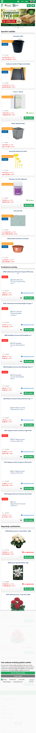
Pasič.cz (8, 5)
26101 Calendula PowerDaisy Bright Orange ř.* (18, 303)
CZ (30, 1)
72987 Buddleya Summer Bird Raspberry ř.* (18, 335)
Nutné (5, 679)
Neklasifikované (18, 682)
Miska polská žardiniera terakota (18, 238)
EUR (22, 1)
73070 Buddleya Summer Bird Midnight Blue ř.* (18, 367)
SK (33, 1)
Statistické (21, 679)
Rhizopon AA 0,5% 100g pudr (18, 179)
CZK (26, 1)
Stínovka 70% (18, 211)
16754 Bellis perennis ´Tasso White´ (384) (18, 531)
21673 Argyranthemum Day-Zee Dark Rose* (18, 494)
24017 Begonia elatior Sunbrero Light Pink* (18, 430)
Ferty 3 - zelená (18, 92)
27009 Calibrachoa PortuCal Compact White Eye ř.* (18, 272)
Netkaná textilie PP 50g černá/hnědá (18, 64)
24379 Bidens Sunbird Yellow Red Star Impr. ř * (18, 399)
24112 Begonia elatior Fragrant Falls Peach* (18, 462)
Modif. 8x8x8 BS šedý (18, 123)
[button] (13, 28)
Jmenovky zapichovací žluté (18, 151)
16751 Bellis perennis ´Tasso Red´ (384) (18, 594)
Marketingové (7, 682)
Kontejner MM (18, 36)
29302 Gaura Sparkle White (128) (18, 563)
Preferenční (12, 679)
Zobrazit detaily (31, 680)
